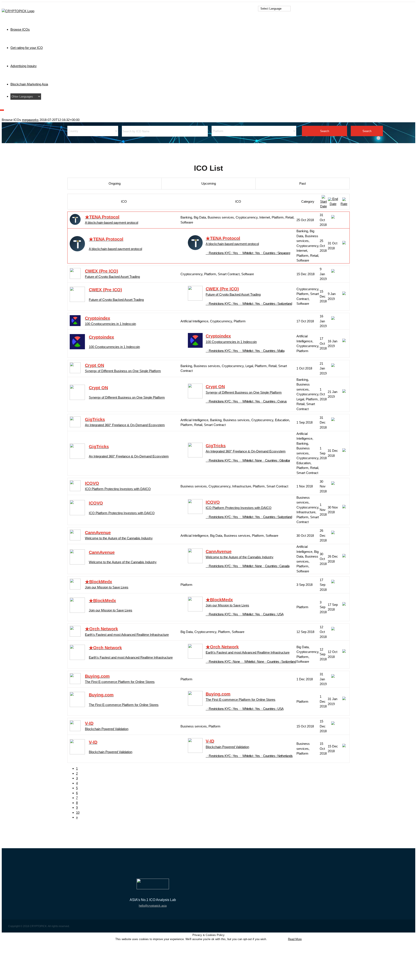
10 (77, 812)
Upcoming (208, 183)
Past (302, 183)
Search (324, 131)
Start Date (323, 204)
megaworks (30, 120)
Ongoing (115, 183)
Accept (277, 939)
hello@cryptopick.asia (153, 905)
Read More (295, 939)
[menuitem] (147, 29)
